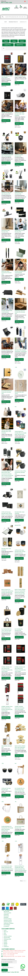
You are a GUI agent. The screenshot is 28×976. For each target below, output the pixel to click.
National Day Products (19, 592)
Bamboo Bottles (18, 866)
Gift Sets (3, 76)
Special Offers (7, 937)
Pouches (23, 230)
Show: (21, 880)
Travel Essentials (7, 156)
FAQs (5, 933)
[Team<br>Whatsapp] (16, 6)
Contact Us (6, 946)
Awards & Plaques (8, 921)
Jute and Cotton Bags (6, 430)
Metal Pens (3, 271)
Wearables (6, 917)
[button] (1, 975)
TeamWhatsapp (16, 8)
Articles (5, 945)
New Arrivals (6, 911)
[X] (7, 908)
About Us (6, 931)
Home (5, 930)
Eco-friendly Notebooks (6, 390)
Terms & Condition (8, 936)
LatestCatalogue (25, 8)
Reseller (5, 942)
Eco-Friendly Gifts (21, 591)
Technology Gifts (7, 912)
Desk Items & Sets (19, 154)
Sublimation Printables (8, 923)
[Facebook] (3, 908)
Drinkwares (6, 914)
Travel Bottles (24, 351)
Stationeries (6, 915)
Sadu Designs (4, 77)
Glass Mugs (7, 829)
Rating (14, 41)
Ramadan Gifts (9, 76)
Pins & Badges (7, 924)
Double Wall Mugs (5, 826)
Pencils (16, 594)
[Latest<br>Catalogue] (25, 6)
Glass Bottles (4, 745)
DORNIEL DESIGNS (5, 667)
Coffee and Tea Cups (19, 112)
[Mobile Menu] (25, 11)
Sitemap (5, 943)
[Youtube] (11, 908)
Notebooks (3, 392)
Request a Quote (6, 84)
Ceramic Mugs (18, 431)
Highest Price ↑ (20, 44)
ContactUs (20, 8)
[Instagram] (15, 908)
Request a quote (19, 123)
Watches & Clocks (8, 920)
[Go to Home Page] (1, 22)
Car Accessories (5, 154)
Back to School (4, 589)
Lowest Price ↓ (7, 44)
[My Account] (21, 2)
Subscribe (4, 964)
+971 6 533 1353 (6, 2)
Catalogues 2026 (7, 939)
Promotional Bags (7, 918)
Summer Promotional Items (7, 869)
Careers (5, 940)
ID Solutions (6, 926)
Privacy (5, 934)
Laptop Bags (17, 230)
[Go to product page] (7, 63)
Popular (6, 41)
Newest (22, 41)
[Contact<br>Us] (21, 6)
